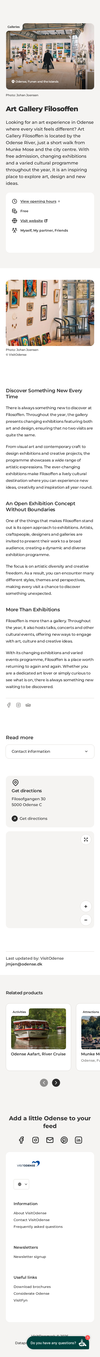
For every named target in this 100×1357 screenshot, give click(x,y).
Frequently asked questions (38, 1226)
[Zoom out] (86, 920)
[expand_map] (86, 839)
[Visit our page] (35, 1140)
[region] (50, 879)
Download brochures (32, 1287)
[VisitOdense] (28, 1164)
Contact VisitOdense (32, 1220)
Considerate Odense (32, 1293)
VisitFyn (21, 1300)
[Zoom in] (86, 906)
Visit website (31, 221)
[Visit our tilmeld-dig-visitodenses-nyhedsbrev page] (50, 1140)
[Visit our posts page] (78, 1140)
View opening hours (38, 201)
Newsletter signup (30, 1257)
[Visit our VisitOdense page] (21, 1140)
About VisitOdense (30, 1213)
